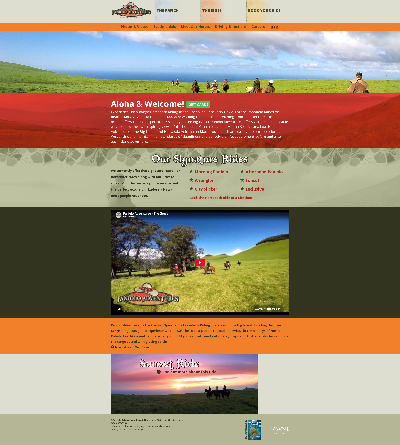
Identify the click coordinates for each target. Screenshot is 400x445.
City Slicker (206, 189)
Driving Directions (231, 26)
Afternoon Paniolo (264, 172)
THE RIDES (212, 10)
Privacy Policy (118, 429)
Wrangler (204, 180)
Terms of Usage (135, 429)
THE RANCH (168, 10)
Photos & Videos (134, 26)
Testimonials (164, 26)
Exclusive (255, 189)
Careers (258, 26)
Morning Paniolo (211, 172)
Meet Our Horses (195, 26)
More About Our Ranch (133, 347)
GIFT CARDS (198, 104)
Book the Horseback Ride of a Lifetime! (221, 198)
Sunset (252, 180)
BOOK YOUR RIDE (264, 10)
